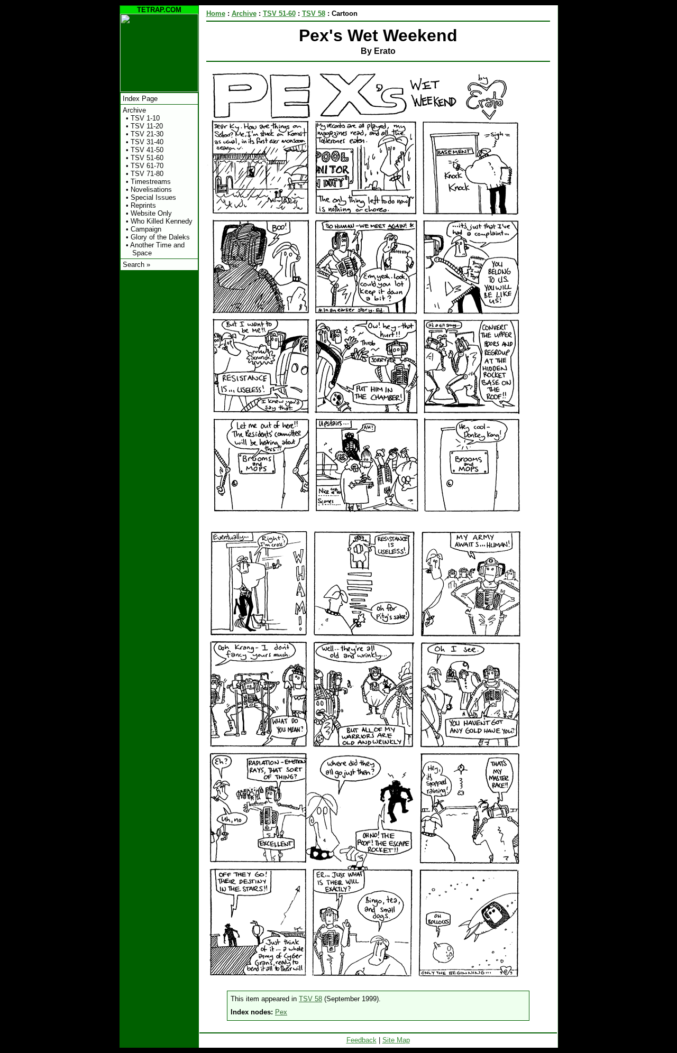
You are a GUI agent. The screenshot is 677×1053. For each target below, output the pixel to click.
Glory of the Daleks (160, 237)
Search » (136, 265)
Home (215, 13)
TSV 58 (313, 13)
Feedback (361, 1040)
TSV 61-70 (147, 166)
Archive (134, 110)
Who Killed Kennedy (162, 221)
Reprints (143, 205)
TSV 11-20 (147, 126)
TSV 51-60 (147, 158)
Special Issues (153, 197)
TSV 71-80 (147, 174)
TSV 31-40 (147, 142)
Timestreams (151, 182)
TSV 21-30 (147, 134)
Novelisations (151, 189)
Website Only (151, 213)
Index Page (140, 99)
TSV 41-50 (147, 150)
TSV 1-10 (145, 118)
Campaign (146, 229)
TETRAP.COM (159, 10)
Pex (281, 1012)
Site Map (396, 1040)
